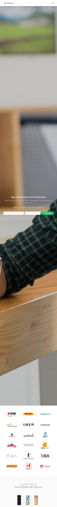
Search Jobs (48, 213)
